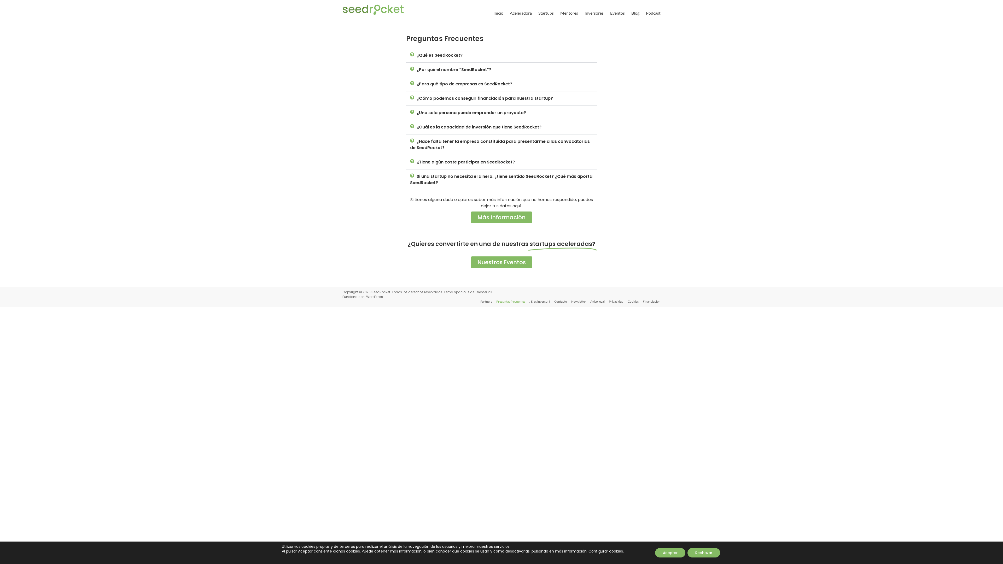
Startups (546, 12)
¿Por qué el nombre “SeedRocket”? (454, 70)
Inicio (498, 12)
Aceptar (670, 552)
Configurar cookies (605, 551)
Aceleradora (521, 12)
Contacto (560, 301)
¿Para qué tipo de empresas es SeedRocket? (464, 84)
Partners (486, 301)
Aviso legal (597, 301)
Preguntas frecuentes (510, 301)
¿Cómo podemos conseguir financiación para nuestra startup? (485, 98)
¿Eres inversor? (539, 301)
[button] (501, 55)
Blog (635, 12)
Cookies (633, 301)
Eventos (617, 12)
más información (571, 551)
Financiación (652, 301)
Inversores (594, 12)
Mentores (569, 12)
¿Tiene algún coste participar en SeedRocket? (466, 162)
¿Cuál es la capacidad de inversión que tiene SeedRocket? (479, 127)
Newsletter (578, 301)
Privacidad (616, 301)
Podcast (653, 12)
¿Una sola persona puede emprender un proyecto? (471, 113)
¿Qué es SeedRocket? (440, 55)
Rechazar (703, 552)
